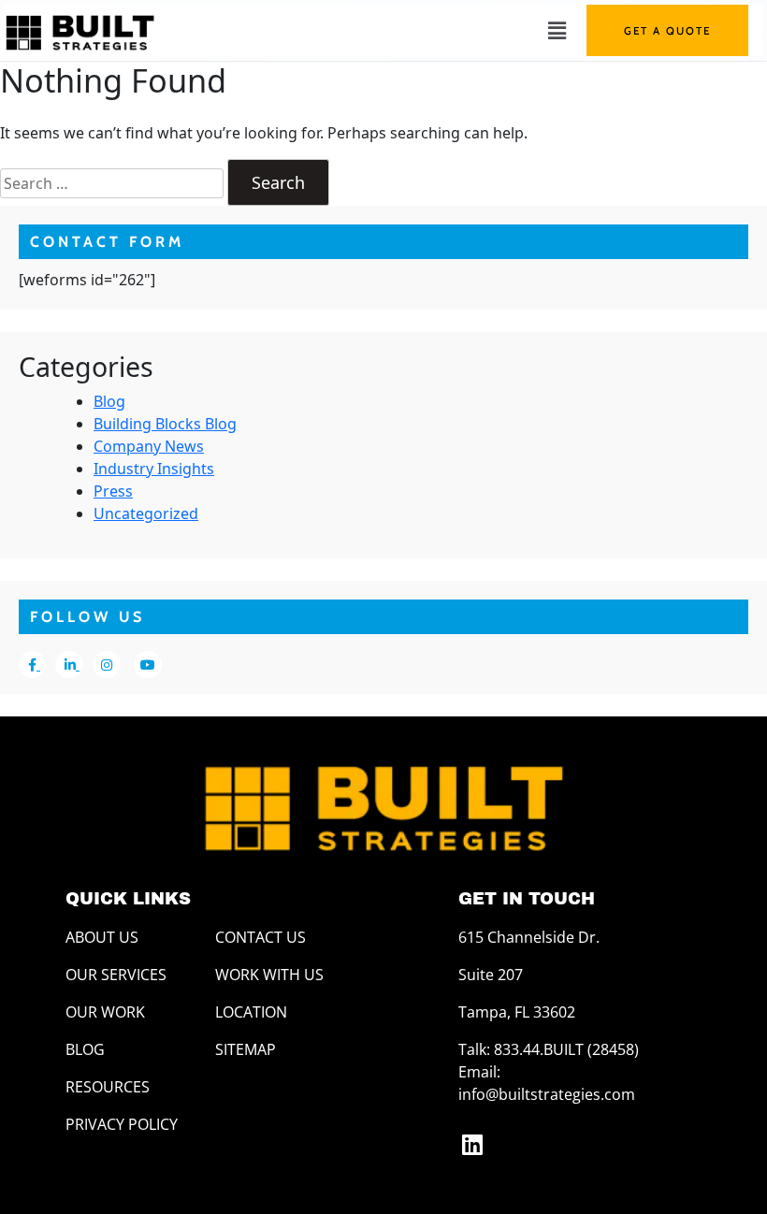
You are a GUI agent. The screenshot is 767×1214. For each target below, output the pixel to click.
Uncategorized (146, 513)
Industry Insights (154, 468)
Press (113, 491)
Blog (109, 401)
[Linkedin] (472, 1143)
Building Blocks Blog (165, 423)
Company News (149, 446)
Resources (107, 1087)
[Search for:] (112, 183)
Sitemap (245, 1049)
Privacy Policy (121, 1124)
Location (251, 1012)
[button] (556, 30)
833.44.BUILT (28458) (566, 1049)
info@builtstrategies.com (546, 1094)
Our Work (105, 1012)
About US (101, 937)
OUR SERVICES (115, 974)
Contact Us (260, 937)
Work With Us (269, 974)
